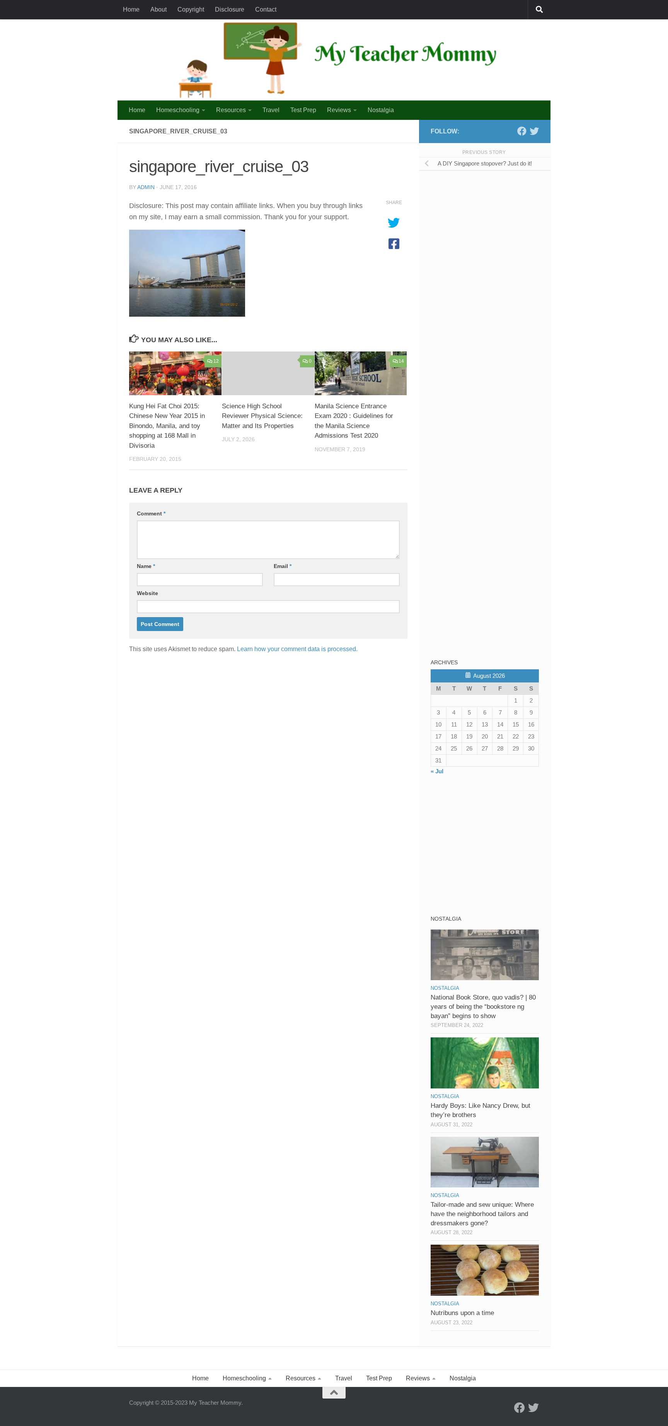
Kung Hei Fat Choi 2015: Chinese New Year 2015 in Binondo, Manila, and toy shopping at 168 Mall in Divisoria (167, 426)
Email (282, 566)
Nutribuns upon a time (462, 1313)
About (158, 9)
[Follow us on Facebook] (522, 131)
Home (131, 9)
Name (146, 566)
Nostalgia (381, 110)
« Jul (437, 771)
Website (147, 593)
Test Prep (303, 110)
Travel (270, 110)
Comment (151, 513)
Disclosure (229, 9)
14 (401, 361)
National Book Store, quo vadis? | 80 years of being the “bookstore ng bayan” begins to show (483, 1006)
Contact (265, 9)
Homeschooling (177, 110)
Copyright (190, 9)
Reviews (339, 110)
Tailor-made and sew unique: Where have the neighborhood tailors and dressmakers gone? (482, 1213)
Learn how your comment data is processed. (297, 649)
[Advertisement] (489, 231)
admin (146, 187)
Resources (231, 110)
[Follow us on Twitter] (534, 131)
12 (216, 361)
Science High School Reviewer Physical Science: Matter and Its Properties (262, 416)
